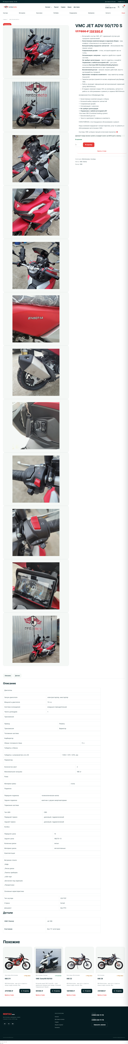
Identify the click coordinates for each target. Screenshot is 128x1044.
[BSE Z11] (17, 961)
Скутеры (5, 13)
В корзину (88, 145)
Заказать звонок (100, 1025)
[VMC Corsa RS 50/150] (48, 961)
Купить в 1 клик (101, 151)
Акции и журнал (59, 1024)
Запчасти (108, 13)
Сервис (63, 7)
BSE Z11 (8, 979)
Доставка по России (110, 1)
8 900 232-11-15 (98, 1015)
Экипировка (91, 13)
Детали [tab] (17, 675)
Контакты (57, 1027)
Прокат (56, 7)
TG (8, 1023)
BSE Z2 (69, 979)
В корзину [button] (26, 991)
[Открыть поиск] (118, 7)
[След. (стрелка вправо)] (2, 1043)
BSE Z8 (100, 979)
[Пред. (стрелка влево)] (0, 1043)
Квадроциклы (73, 13)
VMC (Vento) (83, 161)
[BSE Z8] (110, 961)
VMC (81, 164)
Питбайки (56, 13)
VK (4, 1023)
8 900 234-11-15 (98, 1020)
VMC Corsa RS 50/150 (44, 979)
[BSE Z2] (79, 961)
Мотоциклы (22, 13)
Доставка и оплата (59, 1019)
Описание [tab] (8, 675)
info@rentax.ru (121, 1)
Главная (5, 19)
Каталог (47, 7)
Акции (69, 7)
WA (12, 1023)
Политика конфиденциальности (119, 1037)
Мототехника (86, 159)
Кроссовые (39, 13)
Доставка (77, 7)
